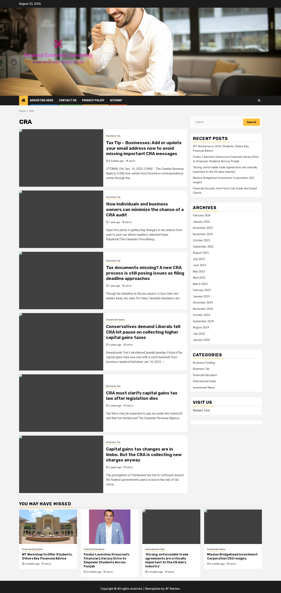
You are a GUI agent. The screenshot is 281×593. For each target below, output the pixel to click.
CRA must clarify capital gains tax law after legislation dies (141, 395)
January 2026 (201, 221)
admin (132, 161)
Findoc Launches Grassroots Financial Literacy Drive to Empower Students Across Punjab (106, 560)
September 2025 (203, 246)
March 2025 (200, 284)
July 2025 (199, 259)
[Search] (259, 100)
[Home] (23, 100)
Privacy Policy (93, 100)
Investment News (115, 319)
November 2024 (203, 309)
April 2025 (199, 278)
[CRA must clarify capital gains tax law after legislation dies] (61, 403)
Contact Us (67, 100)
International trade (204, 381)
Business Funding (204, 363)
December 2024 (203, 302)
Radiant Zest (201, 410)
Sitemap (116, 100)
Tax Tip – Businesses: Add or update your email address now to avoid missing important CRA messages (144, 148)
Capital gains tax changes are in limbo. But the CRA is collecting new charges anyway (144, 455)
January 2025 (201, 296)
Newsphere (153, 589)
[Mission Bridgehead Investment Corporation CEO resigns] (233, 527)
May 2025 (199, 271)
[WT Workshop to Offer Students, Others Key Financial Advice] (48, 527)
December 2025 (203, 228)
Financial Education (205, 375)
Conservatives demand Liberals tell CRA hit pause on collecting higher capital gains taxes (143, 332)
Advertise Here (41, 100)
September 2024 (203, 321)
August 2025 (201, 253)
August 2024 (201, 327)
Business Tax (113, 136)
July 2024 (199, 333)
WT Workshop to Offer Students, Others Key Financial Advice (47, 556)
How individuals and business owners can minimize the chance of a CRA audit (145, 209)
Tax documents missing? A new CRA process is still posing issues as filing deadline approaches (145, 273)
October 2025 (201, 240)
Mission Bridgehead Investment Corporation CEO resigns (232, 556)
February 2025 (202, 290)
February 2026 (202, 215)
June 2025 (199, 265)
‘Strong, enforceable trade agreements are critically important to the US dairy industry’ (166, 560)
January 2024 (201, 340)
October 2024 (201, 315)
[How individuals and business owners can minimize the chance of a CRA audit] (61, 219)
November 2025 (203, 234)
